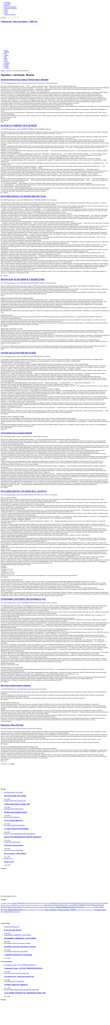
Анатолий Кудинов (36, 903)
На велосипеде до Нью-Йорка (15, 853)
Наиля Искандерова (14, 907)
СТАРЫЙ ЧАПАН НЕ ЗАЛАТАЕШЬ (18, 955)
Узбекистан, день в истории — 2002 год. (19, 21)
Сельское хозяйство (10, 14)
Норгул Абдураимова (89, 907)
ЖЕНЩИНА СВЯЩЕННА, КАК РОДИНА (20, 938)
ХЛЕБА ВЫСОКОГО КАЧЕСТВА (17, 804)
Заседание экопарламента (13, 845)
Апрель (6, 55)
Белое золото (9, 862)
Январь (6, 50)
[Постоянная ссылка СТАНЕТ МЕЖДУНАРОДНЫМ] (14, 825)
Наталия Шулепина (27, 907)
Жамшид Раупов (8, 905)
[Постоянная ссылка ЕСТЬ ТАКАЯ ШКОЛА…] (12, 817)
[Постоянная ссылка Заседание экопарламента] (12, 842)
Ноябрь (6, 66)
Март (5, 53)
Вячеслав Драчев (89, 903)
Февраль (6, 52)
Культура (6, 5)
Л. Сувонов (41, 905)
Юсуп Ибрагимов (6, 912)
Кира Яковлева (35, 905)
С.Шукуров (31, 909)
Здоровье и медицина (10, 8)
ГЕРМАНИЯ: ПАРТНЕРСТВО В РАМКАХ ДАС (23, 599)
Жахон (14, 905)
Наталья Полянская (50, 907)
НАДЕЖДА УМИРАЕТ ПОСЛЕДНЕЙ (19, 125)
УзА (73, 909)
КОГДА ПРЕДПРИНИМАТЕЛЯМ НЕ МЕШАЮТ (23, 837)
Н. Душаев (70, 905)
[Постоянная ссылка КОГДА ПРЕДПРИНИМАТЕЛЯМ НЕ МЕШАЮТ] (19, 833)
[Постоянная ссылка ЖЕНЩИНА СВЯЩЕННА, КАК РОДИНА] (17, 935)
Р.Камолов (25, 909)
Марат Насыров (49, 905)
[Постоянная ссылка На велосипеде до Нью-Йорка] (13, 850)
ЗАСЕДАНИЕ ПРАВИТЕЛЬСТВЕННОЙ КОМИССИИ (25, 993)
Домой (3, 70)
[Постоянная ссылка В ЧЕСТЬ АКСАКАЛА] (11, 926)
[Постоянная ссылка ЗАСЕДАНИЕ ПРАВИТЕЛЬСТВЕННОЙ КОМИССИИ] (21, 989)
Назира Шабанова (92, 905)
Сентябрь (7, 63)
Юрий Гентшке (100, 910)
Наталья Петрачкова (37, 907)
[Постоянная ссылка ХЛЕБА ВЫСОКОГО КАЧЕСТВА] (15, 800)
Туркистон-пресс (63, 909)
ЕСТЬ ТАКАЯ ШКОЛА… (14, 820)
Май (5, 57)
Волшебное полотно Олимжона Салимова (20, 947)
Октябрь (6, 64)
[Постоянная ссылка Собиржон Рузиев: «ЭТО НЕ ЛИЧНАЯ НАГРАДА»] (20, 965)
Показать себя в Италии (12, 725)
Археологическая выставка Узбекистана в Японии (24, 79)
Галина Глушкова (98, 903)
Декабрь (6, 67)
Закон (5, 10)
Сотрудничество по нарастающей (16, 433)
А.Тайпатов (9, 903)
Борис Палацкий (62, 903)
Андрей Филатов (45, 903)
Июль (5, 60)
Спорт (6, 11)
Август (6, 61)
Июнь (6, 58)
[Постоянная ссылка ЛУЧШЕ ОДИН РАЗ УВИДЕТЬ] (14, 981)
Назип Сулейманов (79, 905)
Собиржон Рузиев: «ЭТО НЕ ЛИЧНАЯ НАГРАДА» (23, 968)
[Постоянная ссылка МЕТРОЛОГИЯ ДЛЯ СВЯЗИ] (13, 792)
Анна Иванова (53, 903)
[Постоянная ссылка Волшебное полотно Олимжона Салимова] (17, 943)
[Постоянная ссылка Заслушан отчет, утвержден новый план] (16, 973)
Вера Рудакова (71, 903)
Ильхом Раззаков (28, 905)
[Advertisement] (55, 36)
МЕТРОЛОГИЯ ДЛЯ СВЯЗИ (15, 796)
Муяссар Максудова (60, 905)
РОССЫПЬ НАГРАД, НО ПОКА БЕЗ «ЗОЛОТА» (24, 491)
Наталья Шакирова (63, 907)
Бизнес (6, 13)
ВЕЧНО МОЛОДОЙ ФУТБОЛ (15, 812)
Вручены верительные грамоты (16, 685)
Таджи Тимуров (39, 909)
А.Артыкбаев (4, 903)
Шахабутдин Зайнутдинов (88, 909)
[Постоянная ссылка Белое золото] (8, 858)
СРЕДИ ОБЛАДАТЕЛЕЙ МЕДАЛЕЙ (18, 353)
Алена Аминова (28, 903)
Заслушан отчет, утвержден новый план (19, 976)
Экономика (7, 3)
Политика (7, 2)
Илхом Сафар (20, 905)
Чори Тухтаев (78, 909)
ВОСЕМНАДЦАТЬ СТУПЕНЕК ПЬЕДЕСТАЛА (23, 196)
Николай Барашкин (77, 907)
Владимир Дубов (81, 903)
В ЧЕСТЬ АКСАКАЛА (12, 930)
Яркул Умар (16, 911)
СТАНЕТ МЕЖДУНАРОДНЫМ (16, 829)
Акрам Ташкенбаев (18, 903)
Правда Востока (15, 909)
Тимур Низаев (50, 909)
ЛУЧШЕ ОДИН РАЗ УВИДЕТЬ (16, 985)
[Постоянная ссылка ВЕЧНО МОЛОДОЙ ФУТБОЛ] (13, 809)
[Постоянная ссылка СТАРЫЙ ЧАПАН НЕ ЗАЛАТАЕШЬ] (16, 951)
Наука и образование (10, 7)
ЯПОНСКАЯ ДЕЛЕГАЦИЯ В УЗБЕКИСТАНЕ (23, 279)
